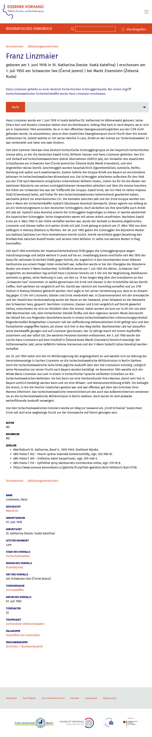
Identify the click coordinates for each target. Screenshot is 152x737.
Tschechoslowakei (18, 556)
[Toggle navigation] (145, 11)
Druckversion (14, 46)
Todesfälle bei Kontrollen (23, 635)
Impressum (91, 698)
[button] (77, 107)
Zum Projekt (29, 698)
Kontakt (74, 698)
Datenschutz (110, 698)
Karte (15, 107)
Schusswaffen (15, 590)
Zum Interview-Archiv (53, 698)
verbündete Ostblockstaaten (25, 624)
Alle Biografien (136, 29)
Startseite (11, 698)
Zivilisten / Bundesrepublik (24, 646)
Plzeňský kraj (14, 567)
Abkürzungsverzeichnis (43, 46)
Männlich (12, 511)
